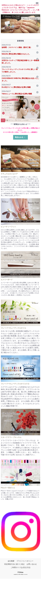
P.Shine (20, 572)
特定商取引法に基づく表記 (14, 564)
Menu (37, 2)
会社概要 (11, 561)
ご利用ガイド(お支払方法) (20, 567)
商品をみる (19, 137)
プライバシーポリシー (25, 561)
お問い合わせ (32, 564)
